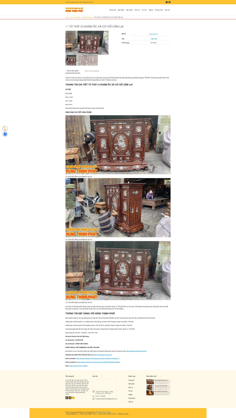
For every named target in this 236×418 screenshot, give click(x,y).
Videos (151, 10)
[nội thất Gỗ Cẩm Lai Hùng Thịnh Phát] (74, 12)
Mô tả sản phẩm (73, 71)
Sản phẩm (129, 10)
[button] (105, 34)
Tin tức (144, 10)
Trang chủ (112, 10)
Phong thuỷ (159, 10)
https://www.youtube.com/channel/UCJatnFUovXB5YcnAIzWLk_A (97, 358)
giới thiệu (121, 10)
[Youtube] (70, 398)
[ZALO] (73, 398)
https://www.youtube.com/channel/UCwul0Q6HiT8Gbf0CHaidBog (98, 362)
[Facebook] (66, 398)
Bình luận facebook (92, 71)
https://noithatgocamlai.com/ (103, 355)
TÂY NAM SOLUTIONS (103, 412)
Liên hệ (167, 10)
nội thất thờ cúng (87, 17)
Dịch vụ (137, 10)
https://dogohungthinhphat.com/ (136, 351)
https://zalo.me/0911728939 (78, 366)
